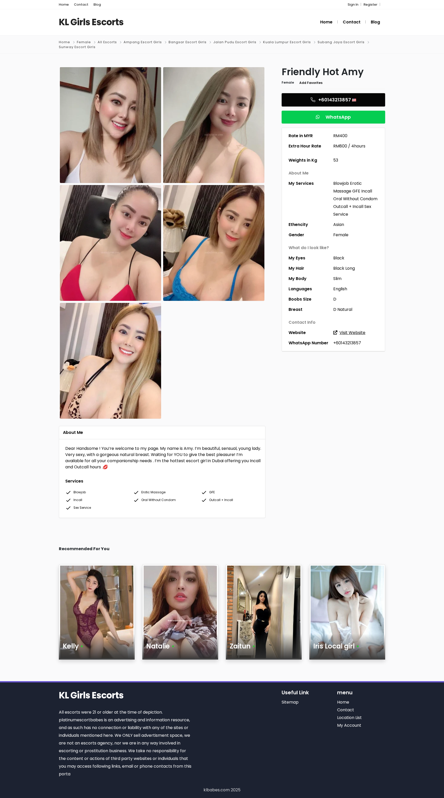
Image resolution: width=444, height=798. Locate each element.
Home (64, 42)
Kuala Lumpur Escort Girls (287, 42)
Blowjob (341, 183)
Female (84, 42)
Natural (344, 309)
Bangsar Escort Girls (188, 42)
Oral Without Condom (355, 199)
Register (370, 4)
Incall (366, 191)
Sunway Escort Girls (77, 47)
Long (350, 268)
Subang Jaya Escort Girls (341, 42)
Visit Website (352, 333)
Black (338, 258)
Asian (338, 224)
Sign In (353, 4)
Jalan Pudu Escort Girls (234, 42)
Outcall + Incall (348, 206)
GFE (356, 191)
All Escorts (107, 42)
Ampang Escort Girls (143, 42)
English (340, 289)
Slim (337, 279)
